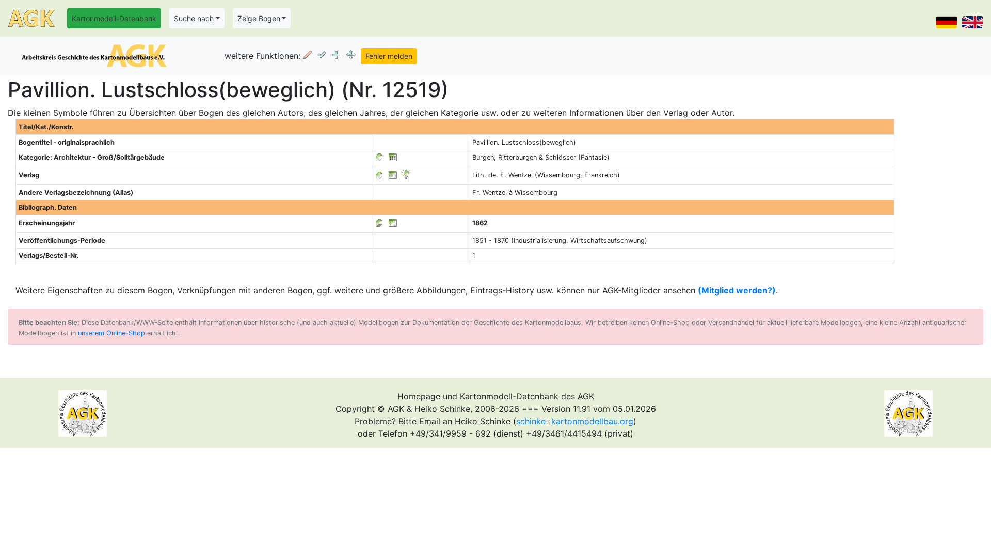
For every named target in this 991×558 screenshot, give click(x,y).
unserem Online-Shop (111, 333)
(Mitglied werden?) (737, 290)
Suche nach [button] (194, 18)
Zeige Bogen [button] (258, 18)
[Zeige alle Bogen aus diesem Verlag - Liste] (379, 175)
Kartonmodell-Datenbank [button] (114, 18)
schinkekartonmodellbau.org (574, 421)
